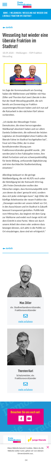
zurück (9, 27)
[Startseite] (26, 4)
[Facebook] (21, 418)
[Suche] (12, 4)
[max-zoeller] (25, 278)
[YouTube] (29, 418)
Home (5, 12)
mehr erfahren (25, 321)
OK (26, 460)
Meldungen (15, 12)
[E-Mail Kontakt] (25, 316)
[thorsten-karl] (25, 347)
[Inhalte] (4, 4)
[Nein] (47, 446)
